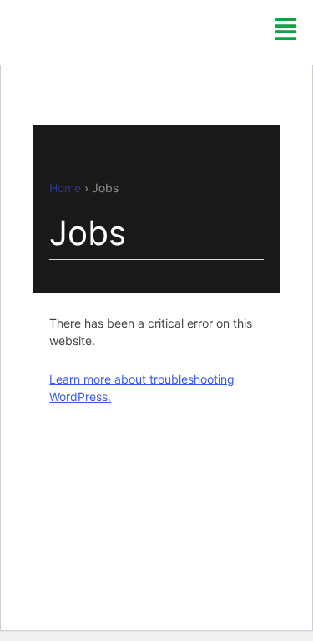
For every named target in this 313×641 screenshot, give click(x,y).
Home (65, 188)
